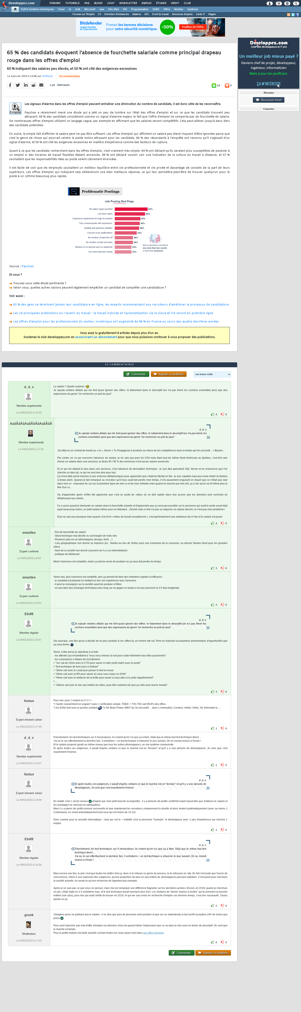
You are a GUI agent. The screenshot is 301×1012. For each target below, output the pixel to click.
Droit (175, 3)
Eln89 (29, 614)
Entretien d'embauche (116, 14)
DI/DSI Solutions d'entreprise (37, 9)
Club (187, 3)
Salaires (136, 14)
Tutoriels (72, 3)
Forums (55, 3)
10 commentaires (69, 76)
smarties (29, 532)
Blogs (98, 3)
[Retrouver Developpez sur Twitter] (293, 14)
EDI (125, 9)
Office (166, 9)
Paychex (28, 266)
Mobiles (178, 9)
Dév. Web (113, 9)
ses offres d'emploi (153, 932)
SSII (146, 14)
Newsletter (128, 3)
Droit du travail (160, 14)
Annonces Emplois (182, 14)
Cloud (61, 9)
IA (70, 9)
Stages (212, 14)
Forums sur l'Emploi (83, 14)
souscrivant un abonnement (96, 337)
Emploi (146, 3)
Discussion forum (270, 99)
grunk (29, 915)
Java (101, 9)
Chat (111, 3)
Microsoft (89, 9)
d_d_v (29, 387)
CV (99, 14)
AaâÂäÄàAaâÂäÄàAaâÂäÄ (31, 423)
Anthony (47, 76)
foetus (29, 701)
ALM (77, 9)
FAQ (86, 3)
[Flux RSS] (288, 14)
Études (161, 3)
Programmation (139, 9)
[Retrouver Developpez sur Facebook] (297, 14)
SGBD (156, 9)
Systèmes (192, 9)
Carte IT (200, 14)
